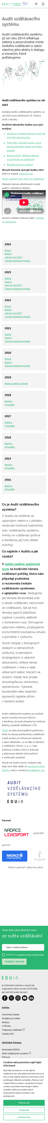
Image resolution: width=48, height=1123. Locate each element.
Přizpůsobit (24, 1110)
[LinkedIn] (31, 998)
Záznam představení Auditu (17, 261)
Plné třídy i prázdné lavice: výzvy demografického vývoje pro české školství (24, 146)
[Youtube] (24, 998)
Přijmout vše (24, 1103)
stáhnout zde (26, 173)
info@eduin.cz (35, 770)
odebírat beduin (14, 961)
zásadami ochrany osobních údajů (30, 955)
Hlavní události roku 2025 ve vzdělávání (23, 178)
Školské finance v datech (20, 164)
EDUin (5, 730)
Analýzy (8, 254)
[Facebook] (5, 998)
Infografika (10, 405)
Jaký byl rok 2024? (13, 257)
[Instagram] (18, 998)
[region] (24, 1090)
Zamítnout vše (24, 1117)
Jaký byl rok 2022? (13, 313)
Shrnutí (8, 250)
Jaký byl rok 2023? (13, 285)
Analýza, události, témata (16, 383)
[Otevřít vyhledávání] (36, 4)
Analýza (8, 401)
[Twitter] (11, 998)
